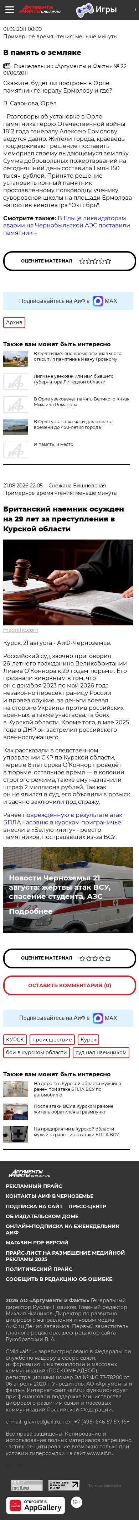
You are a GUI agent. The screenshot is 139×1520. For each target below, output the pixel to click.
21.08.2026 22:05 (23, 485)
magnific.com (20, 630)
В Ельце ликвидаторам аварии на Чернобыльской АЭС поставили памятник (66, 226)
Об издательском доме (42, 1216)
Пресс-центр (87, 1206)
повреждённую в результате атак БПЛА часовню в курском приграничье (62, 819)
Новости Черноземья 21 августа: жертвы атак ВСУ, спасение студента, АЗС (59, 887)
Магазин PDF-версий (37, 1242)
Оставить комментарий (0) (69, 985)
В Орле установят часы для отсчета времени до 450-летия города (73, 424)
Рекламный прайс (34, 1186)
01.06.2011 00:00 (22, 29)
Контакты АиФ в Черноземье (49, 1196)
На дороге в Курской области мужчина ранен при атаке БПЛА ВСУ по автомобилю (77, 1089)
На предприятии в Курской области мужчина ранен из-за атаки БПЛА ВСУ (76, 1131)
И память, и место (53, 444)
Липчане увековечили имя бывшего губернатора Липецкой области (74, 379)
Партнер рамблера (104, 1485)
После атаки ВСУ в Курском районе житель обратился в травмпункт (73, 1109)
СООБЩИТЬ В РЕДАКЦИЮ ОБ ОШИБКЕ (59, 1279)
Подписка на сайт (34, 1206)
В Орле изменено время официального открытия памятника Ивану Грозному (78, 356)
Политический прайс (39, 1269)
